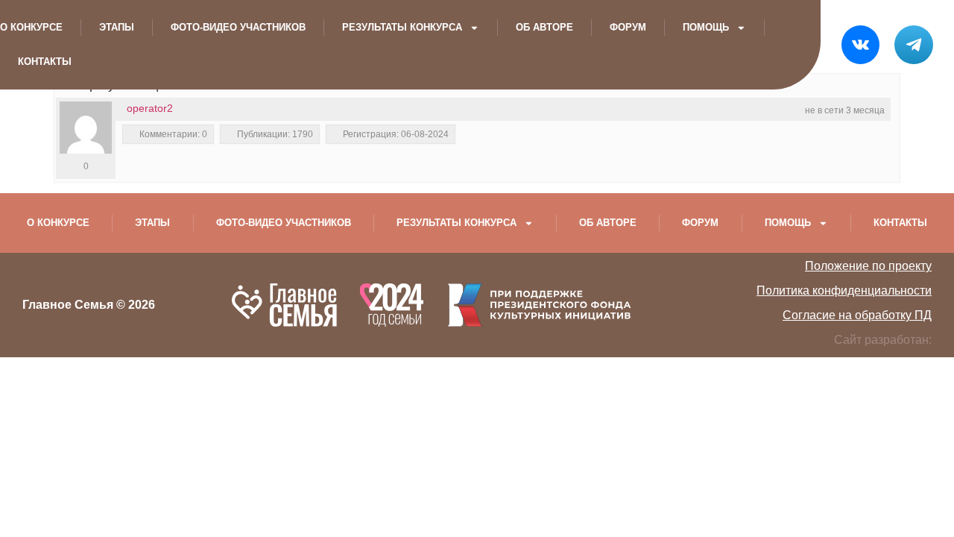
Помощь (706, 27)
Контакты (45, 61)
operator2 (150, 108)
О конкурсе (31, 27)
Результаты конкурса (402, 27)
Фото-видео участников (238, 27)
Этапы (116, 27)
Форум (628, 27)
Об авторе (544, 27)
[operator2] (86, 127)
